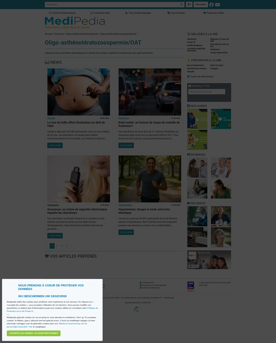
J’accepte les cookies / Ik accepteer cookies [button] (33, 333)
